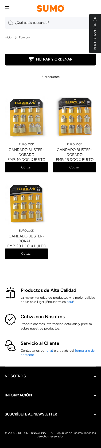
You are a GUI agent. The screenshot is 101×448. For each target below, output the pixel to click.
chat (50, 351)
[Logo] (50, 8)
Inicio (8, 37)
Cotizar (26, 167)
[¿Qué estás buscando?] (9, 23)
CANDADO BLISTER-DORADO (26, 152)
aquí (70, 302)
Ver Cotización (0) (95, 33)
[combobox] (50, 23)
